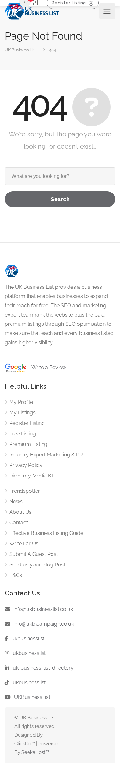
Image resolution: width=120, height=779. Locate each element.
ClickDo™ (24, 743)
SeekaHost (33, 752)
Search (60, 199)
